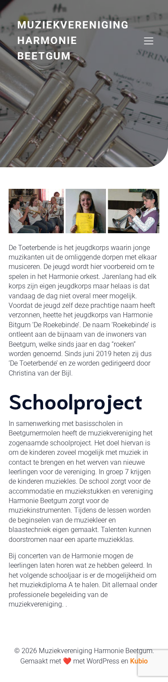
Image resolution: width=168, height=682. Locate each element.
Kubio (139, 661)
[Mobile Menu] (148, 40)
